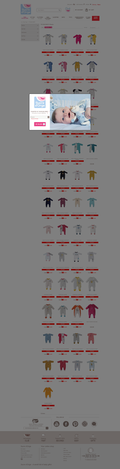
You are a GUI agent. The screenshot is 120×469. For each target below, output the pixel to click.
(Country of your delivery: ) (40, 112)
